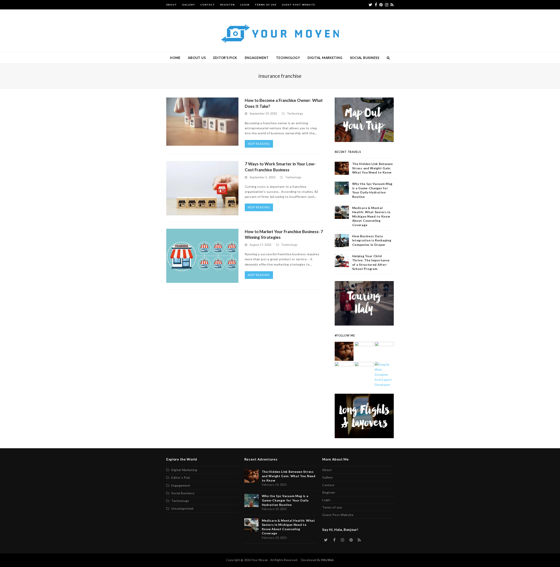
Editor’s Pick (180, 477)
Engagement (180, 485)
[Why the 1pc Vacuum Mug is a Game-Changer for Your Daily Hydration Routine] (364, 351)
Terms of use (332, 507)
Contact (328, 485)
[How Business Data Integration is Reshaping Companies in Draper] (344, 371)
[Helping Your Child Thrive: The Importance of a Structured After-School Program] (364, 371)
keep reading (259, 143)
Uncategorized (182, 508)
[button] (388, 57)
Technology (295, 113)
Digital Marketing (184, 470)
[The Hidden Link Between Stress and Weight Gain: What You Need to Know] (344, 351)
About (327, 470)
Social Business (183, 493)
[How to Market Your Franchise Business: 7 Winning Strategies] (202, 255)
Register (328, 492)
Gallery (327, 477)
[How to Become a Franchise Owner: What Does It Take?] (202, 121)
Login (326, 500)
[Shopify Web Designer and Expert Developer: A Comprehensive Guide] (384, 374)
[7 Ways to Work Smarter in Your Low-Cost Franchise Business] (202, 188)
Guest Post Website (338, 515)
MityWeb (327, 560)
